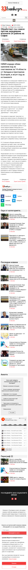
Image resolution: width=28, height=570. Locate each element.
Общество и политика (16, 27)
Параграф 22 (7, 456)
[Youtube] (15, 15)
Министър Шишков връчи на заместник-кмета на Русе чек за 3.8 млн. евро (17, 326)
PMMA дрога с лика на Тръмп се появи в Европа (17, 478)
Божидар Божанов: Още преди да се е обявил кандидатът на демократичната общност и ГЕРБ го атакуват (17, 226)
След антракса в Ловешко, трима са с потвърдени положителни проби (18, 343)
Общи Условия (12, 559)
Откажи (14, 567)
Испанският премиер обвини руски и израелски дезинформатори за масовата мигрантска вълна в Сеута (17, 316)
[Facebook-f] (12, 499)
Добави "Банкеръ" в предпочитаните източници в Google (12, 190)
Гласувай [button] (12, 412)
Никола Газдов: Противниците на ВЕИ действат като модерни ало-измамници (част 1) (17, 267)
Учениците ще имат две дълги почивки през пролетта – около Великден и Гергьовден (17, 363)
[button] (14, 20)
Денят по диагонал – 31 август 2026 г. (17, 334)
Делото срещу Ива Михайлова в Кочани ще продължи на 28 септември (18, 216)
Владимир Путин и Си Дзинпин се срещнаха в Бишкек (17, 352)
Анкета (4, 374)
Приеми (14, 563)
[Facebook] (12, 15)
